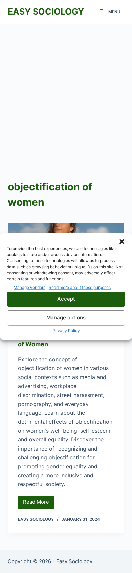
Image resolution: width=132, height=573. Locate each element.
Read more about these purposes (80, 287)
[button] (121, 241)
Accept (66, 299)
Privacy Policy (66, 330)
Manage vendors (29, 287)
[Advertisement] (66, 93)
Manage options (66, 318)
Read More (38, 504)
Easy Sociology (46, 11)
